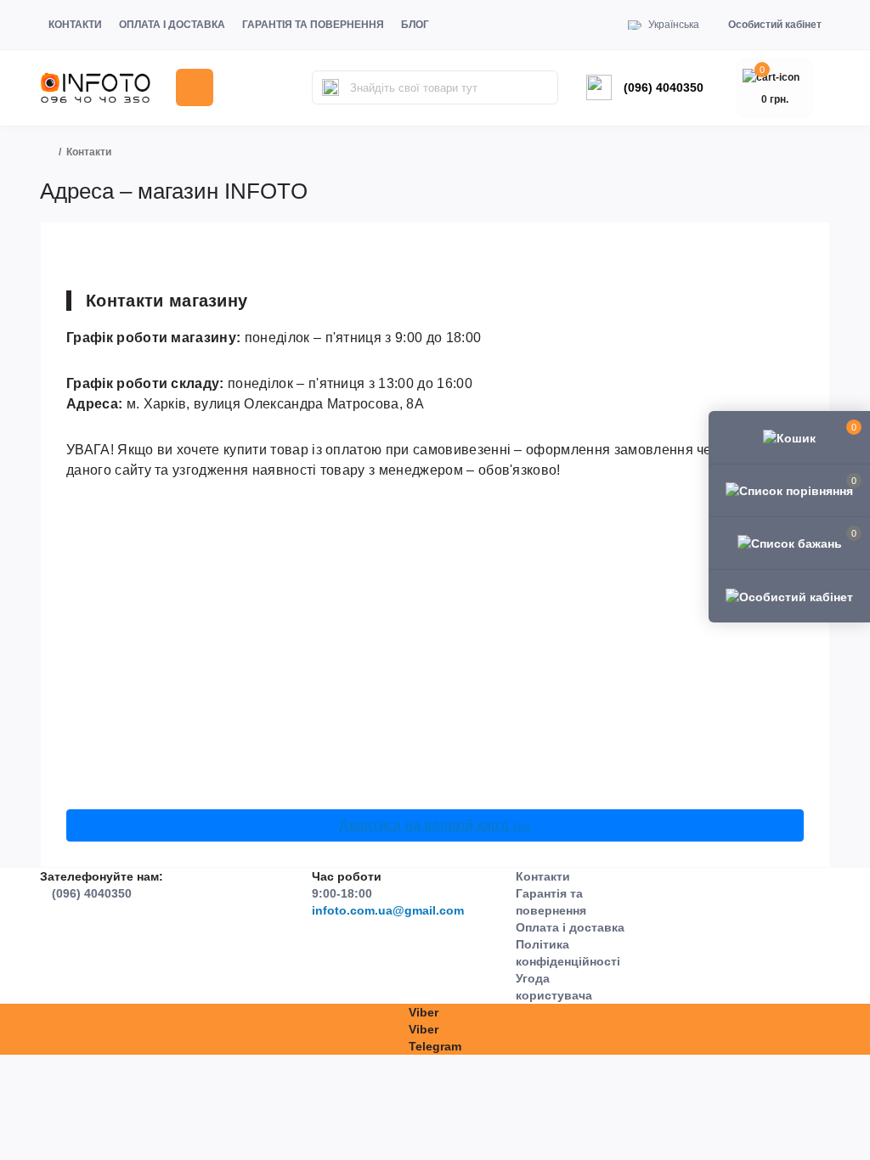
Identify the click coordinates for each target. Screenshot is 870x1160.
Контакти (75, 25)
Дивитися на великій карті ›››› (435, 825)
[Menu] (194, 87)
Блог (415, 25)
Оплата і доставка (172, 25)
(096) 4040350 (663, 87)
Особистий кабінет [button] (775, 25)
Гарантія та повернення (313, 25)
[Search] (330, 87)
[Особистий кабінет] (789, 595)
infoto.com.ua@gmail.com (388, 910)
